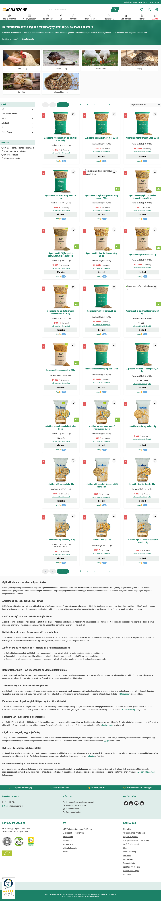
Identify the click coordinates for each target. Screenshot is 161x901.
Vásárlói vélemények (131, 844)
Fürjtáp (106, 740)
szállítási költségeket (72, 894)
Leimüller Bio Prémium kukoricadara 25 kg (60, 427)
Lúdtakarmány (107, 725)
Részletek (61, 156)
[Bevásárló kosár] (156, 9)
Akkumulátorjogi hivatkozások (134, 833)
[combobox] (79, 9)
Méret (4, 118)
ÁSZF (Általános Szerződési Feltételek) (77, 829)
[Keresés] (115, 9)
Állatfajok (5, 123)
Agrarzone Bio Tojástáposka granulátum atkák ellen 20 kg (60, 254)
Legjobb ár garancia (130, 837)
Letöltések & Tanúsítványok (73, 833)
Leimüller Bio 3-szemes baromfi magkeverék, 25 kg (101, 427)
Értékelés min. (7, 132)
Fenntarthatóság (129, 852)
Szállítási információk (131, 867)
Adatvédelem (68, 837)
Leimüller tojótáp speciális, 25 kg (60, 539)
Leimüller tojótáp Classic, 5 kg (142, 484)
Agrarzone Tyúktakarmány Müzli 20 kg (142, 138)
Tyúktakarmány (124, 694)
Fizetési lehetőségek (131, 871)
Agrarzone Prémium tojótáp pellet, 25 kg (142, 370)
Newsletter (127, 855)
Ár (2, 127)
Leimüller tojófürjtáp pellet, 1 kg (142, 426)
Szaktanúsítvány (129, 863)
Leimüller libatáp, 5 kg (101, 539)
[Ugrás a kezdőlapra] (14, 10)
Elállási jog (127, 874)
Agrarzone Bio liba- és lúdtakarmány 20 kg (101, 254)
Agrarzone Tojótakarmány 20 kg (142, 254)
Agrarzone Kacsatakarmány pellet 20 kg (60, 196)
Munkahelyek (68, 844)
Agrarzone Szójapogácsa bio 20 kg (60, 370)
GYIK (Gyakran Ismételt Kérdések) (136, 840)
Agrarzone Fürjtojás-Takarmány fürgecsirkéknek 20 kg (142, 196)
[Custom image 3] (30, 841)
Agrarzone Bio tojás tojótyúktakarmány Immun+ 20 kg (101, 196)
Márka (4, 109)
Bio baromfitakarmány (146, 772)
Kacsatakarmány (128, 709)
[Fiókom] (149, 9)
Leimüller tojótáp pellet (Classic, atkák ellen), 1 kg (101, 485)
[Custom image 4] (7, 853)
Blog (125, 848)
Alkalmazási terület (9, 113)
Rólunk (65, 852)
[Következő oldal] (102, 104)
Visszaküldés (128, 859)
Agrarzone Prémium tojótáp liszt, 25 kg (101, 368)
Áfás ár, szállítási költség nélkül (61, 153)
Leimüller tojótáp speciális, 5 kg (60, 484)
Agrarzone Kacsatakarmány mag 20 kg (101, 138)
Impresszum (67, 840)
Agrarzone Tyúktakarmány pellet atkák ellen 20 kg (60, 139)
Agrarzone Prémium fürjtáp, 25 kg (101, 311)
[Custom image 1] (19, 841)
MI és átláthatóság (70, 848)
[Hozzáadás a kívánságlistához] (73, 114)
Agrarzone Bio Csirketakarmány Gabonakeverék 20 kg (60, 312)
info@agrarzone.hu (139, 2)
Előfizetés (127, 829)
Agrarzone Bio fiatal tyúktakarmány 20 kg (142, 312)
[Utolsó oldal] (109, 104)
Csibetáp (90, 756)
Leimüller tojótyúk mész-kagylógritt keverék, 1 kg (142, 540)
